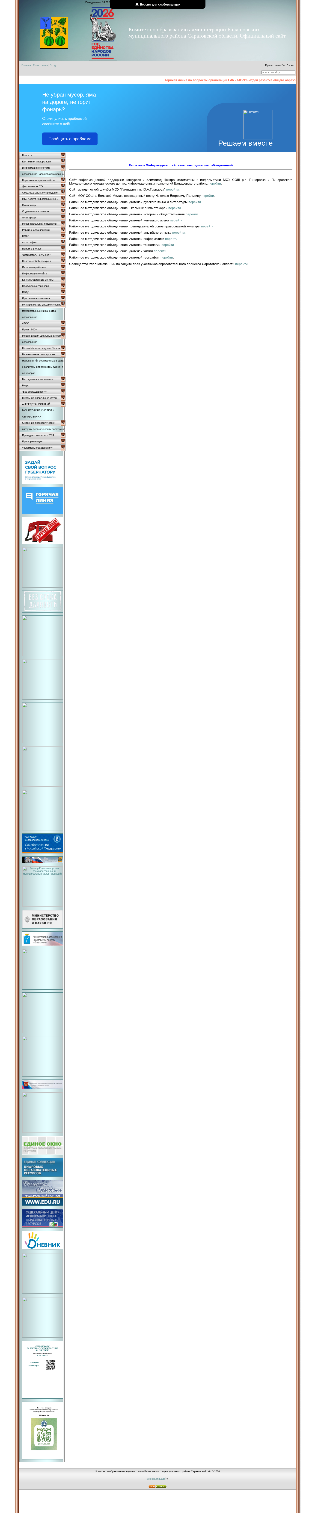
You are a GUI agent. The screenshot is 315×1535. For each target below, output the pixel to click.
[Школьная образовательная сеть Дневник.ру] (42, 1249)
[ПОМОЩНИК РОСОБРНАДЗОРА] (42, 1398)
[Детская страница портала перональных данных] (42, 698)
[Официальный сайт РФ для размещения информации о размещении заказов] (42, 1088)
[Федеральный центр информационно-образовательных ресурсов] (42, 1227)
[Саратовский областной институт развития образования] (42, 988)
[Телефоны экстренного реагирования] (42, 829)
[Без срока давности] (42, 611)
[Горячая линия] (42, 513)
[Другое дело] (42, 586)
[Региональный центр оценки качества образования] (42, 1032)
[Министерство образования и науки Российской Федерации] (42, 927)
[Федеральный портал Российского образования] (42, 1205)
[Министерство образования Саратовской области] (42, 945)
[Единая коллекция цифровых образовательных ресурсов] (42, 1176)
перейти (214, 183)
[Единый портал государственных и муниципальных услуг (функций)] (42, 905)
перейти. (179, 232)
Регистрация (40, 65)
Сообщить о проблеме (70, 139)
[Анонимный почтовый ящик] (42, 742)
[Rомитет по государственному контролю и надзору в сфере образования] (42, 1458)
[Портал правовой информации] (42, 1336)
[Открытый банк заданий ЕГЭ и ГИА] (42, 1131)
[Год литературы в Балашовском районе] (42, 785)
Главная (26, 65)
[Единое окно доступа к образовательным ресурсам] (42, 1154)
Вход (53, 65)
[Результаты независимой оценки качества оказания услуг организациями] (42, 1292)
